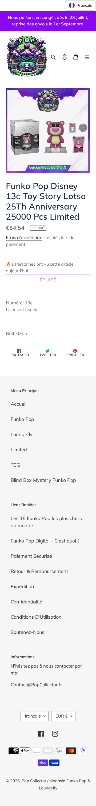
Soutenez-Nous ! (29, 632)
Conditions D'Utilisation (36, 617)
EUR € (61, 716)
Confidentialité (26, 602)
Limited (19, 450)
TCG (15, 465)
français (33, 716)
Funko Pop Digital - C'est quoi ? (45, 541)
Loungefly (22, 434)
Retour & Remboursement (39, 571)
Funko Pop (22, 419)
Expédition (22, 586)
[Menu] (87, 56)
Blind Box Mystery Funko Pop (43, 480)
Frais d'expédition (24, 237)
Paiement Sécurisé (31, 556)
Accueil (18, 404)
